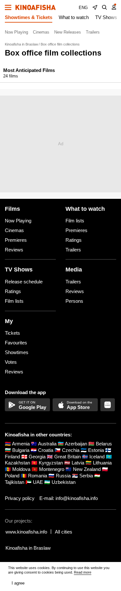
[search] (104, 7)
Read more (82, 572)
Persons (74, 301)
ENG (83, 7)
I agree (18, 583)
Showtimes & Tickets (28, 17)
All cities (63, 532)
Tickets (12, 333)
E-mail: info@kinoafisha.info (68, 498)
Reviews (14, 249)
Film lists (75, 220)
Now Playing (16, 32)
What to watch (74, 17)
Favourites (16, 342)
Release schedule (24, 281)
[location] (95, 7)
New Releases (67, 32)
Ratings (74, 240)
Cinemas (41, 32)
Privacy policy (20, 498)
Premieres (16, 240)
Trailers (93, 32)
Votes (11, 362)
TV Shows (106, 17)
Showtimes (16, 352)
